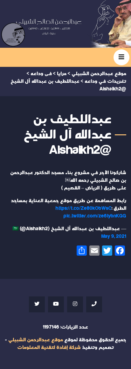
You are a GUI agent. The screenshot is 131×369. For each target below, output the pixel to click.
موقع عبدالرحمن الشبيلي (35, 339)
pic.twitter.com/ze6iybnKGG (95, 216)
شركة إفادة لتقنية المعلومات (49, 347)
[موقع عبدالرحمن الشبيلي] (65, 24)
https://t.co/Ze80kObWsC (84, 208)
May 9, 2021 (113, 236)
